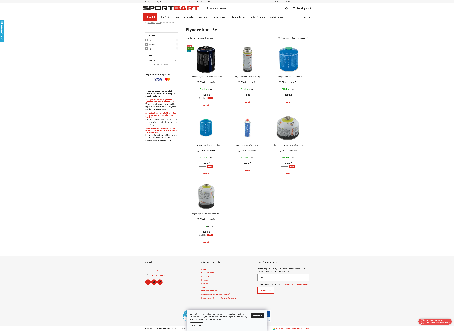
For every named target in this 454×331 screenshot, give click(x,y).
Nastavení (196, 325)
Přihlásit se (266, 290)
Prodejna (148, 2)
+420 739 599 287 (159, 275)
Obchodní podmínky (209, 290)
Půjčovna (176, 2)
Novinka (163, 44)
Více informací (215, 319)
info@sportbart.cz (158, 269)
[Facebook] (148, 282)
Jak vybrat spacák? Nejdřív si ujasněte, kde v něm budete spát (159, 100)
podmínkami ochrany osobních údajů (294, 284)
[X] (154, 282)
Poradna (188, 2)
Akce (163, 40)
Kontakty (200, 2)
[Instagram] (160, 282)
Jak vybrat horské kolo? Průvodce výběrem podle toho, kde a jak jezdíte (160, 115)
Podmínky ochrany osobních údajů (215, 294)
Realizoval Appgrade (300, 328)
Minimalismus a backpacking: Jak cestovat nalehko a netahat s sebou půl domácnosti (161, 130)
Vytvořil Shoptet (283, 328)
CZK (277, 2)
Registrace (302, 2)
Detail (206, 105)
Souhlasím (257, 315)
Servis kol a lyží (162, 2)
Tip (163, 48)
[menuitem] (150, 17)
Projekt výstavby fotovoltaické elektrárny (218, 298)
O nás (203, 287)
